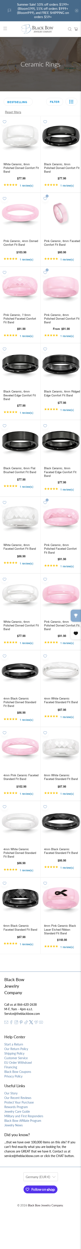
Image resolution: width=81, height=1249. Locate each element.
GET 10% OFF (40, 689)
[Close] (73, 554)
